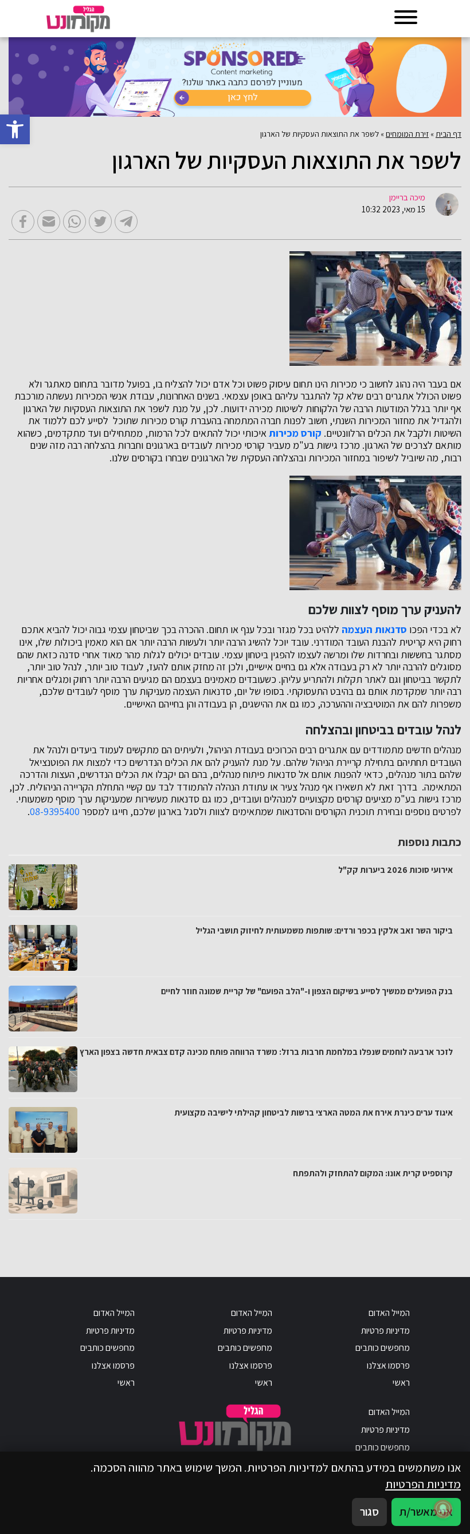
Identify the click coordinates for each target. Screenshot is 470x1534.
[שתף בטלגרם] (126, 221)
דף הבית (448, 134)
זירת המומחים (407, 134)
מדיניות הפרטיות (423, 1484)
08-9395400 (55, 811)
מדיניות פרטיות (385, 1331)
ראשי (401, 1383)
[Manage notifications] (443, 1509)
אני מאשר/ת (426, 1511)
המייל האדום (389, 1313)
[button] (15, 129)
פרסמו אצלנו (388, 1365)
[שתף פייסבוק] (22, 221)
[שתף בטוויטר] (100, 221)
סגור (369, 1511)
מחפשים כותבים (382, 1348)
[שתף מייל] (48, 221)
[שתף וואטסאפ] (74, 221)
